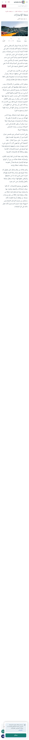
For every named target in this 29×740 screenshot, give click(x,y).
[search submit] (4, 6)
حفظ (25, 41)
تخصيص (20, 730)
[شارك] (3, 731)
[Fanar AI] (3, 736)
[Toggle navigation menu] (27, 2)
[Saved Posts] (2, 2)
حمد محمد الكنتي (21, 19)
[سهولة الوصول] (5, 2)
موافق (15, 735)
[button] (13, 41)
